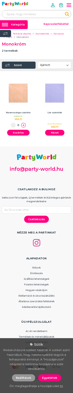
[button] (53, 5)
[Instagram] (36, 242)
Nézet (55, 132)
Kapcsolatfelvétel (56, 24)
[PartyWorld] (15, 4)
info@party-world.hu (36, 169)
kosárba (18, 132)
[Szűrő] (5, 33)
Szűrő (18, 65)
